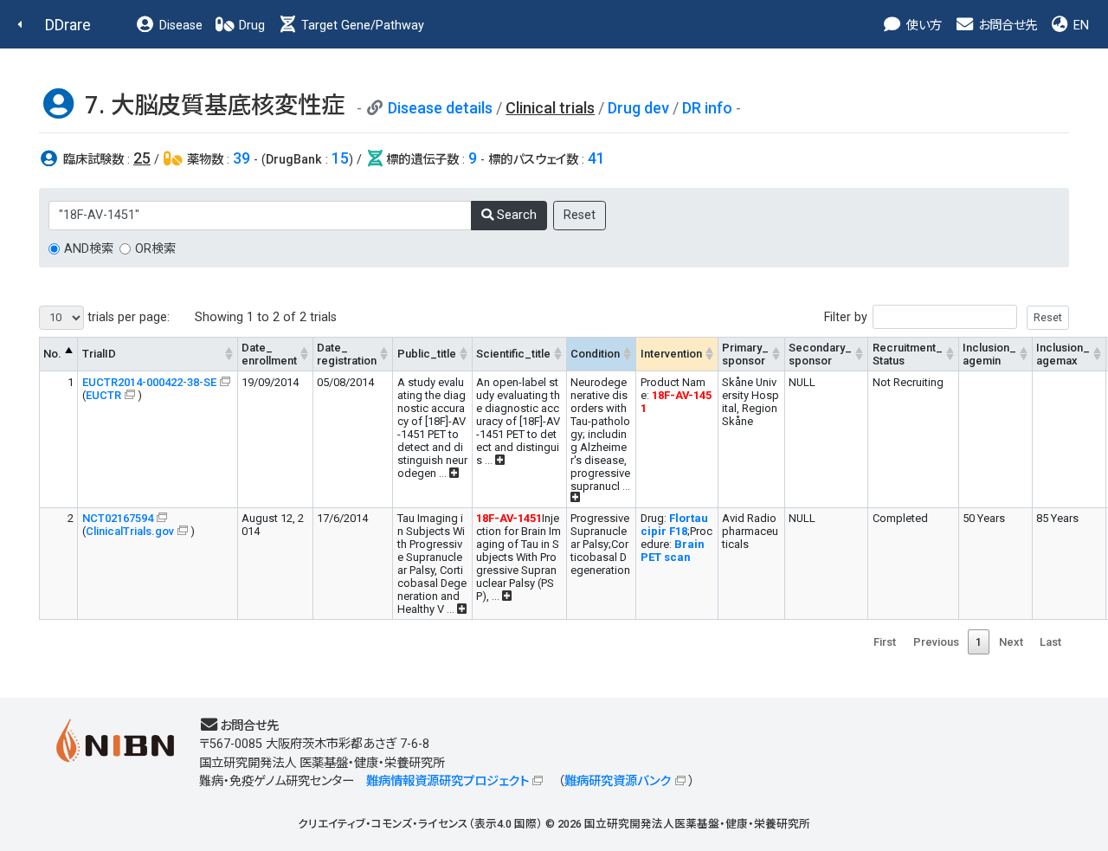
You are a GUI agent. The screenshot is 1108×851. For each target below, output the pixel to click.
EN (1079, 25)
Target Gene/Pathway (361, 25)
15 (340, 158)
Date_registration (347, 354)
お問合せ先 (1006, 25)
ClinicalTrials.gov (130, 531)
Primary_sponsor (745, 354)
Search (515, 215)
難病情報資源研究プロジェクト (447, 781)
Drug (250, 25)
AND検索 (88, 249)
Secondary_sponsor (820, 354)
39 (241, 158)
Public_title (426, 353)
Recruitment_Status (908, 354)
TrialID (99, 353)
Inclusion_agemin (989, 354)
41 (596, 158)
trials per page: (127, 317)
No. (52, 353)
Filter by (845, 317)
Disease (179, 25)
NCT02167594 (117, 518)
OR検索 (155, 249)
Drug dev (638, 108)
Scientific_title (513, 353)
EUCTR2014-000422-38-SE (149, 382)
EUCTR (103, 395)
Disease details (440, 108)
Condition (595, 353)
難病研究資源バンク (617, 781)
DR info (707, 108)
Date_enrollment (269, 354)
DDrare (68, 25)
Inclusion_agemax (1063, 354)
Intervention (671, 353)
